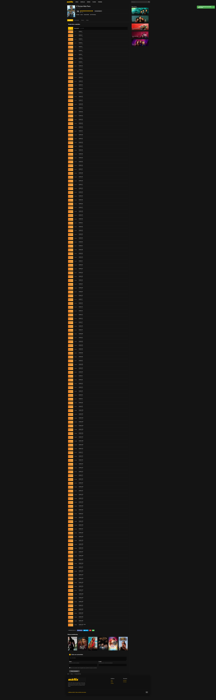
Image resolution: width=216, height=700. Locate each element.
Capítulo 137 (81, 551)
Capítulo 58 (81, 249)
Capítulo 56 (81, 241)
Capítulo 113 (81, 459)
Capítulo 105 (81, 429)
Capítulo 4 (80, 42)
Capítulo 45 (81, 199)
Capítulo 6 (80, 50)
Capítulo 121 (81, 490)
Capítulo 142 (81, 570)
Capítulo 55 (81, 237)
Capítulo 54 (81, 234)
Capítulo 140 (81, 563)
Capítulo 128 (81, 517)
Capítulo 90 (81, 371)
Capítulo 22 (81, 111)
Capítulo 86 (81, 356)
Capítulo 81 (81, 337)
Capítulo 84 (81, 348)
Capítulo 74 (81, 310)
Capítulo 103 (81, 421)
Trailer (87, 20)
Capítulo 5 (80, 46)
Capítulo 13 (81, 77)
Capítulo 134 (81, 540)
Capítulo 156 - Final (82, 624)
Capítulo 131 (81, 528)
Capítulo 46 (81, 203)
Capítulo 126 (81, 509)
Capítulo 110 (81, 448)
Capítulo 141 (81, 567)
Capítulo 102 (81, 417)
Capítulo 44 (81, 195)
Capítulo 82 (81, 341)
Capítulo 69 (81, 291)
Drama (81, 14)
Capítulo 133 (81, 536)
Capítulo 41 (81, 184)
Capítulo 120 (81, 486)
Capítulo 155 (81, 620)
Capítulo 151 (81, 605)
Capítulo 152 (81, 609)
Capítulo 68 (81, 287)
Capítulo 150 (81, 601)
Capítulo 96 (81, 394)
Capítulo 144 (81, 578)
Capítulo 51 (81, 222)
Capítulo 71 (81, 299)
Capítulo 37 (81, 169)
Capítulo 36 (81, 165)
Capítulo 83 (81, 345)
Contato (112, 683)
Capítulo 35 (81, 161)
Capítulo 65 (81, 276)
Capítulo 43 (81, 192)
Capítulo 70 (81, 295)
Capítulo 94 (81, 387)
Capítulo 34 (81, 157)
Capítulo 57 (81, 245)
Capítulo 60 (81, 257)
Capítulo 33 (81, 153)
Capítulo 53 (81, 230)
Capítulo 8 (80, 58)
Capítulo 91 (81, 375)
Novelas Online (86, 14)
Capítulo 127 (81, 513)
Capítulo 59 (81, 253)
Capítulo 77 (81, 322)
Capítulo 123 (81, 498)
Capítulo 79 (81, 329)
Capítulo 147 (81, 590)
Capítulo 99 (81, 406)
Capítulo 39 (81, 176)
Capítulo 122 (81, 494)
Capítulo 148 (81, 593)
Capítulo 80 (81, 333)
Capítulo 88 (81, 364)
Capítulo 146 (81, 586)
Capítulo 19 (81, 100)
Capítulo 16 (81, 88)
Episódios (70, 20)
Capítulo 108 (81, 440)
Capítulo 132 (81, 532)
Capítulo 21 (81, 107)
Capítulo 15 (81, 84)
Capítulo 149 (81, 597)
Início (112, 680)
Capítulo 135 (81, 544)
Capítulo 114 (81, 463)
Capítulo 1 (80, 31)
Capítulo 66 (81, 280)
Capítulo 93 (81, 383)
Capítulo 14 (81, 81)
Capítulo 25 (81, 123)
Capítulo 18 (81, 96)
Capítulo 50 (81, 218)
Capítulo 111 (81, 452)
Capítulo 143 (81, 574)
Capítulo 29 (81, 138)
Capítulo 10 (81, 65)
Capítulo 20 (81, 104)
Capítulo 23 (81, 115)
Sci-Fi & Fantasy (93, 14)
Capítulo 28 (81, 134)
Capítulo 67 (81, 283)
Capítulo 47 (81, 207)
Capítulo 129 (81, 521)
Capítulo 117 (81, 475)
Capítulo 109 (81, 444)
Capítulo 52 (81, 226)
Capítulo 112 (81, 456)
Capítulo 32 (81, 149)
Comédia (77, 14)
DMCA (112, 681)
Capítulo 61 (81, 260)
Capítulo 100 (81, 410)
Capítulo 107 (81, 436)
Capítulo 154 (81, 616)
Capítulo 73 (81, 306)
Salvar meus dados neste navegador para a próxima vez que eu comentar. (83, 667)
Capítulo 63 (81, 268)
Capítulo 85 (81, 352)
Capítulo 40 (81, 180)
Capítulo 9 (80, 61)
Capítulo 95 (81, 391)
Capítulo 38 (81, 172)
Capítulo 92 (81, 379)
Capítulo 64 (81, 272)
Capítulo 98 (81, 402)
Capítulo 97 (81, 398)
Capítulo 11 (81, 69)
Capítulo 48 (81, 211)
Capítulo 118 (81, 479)
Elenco (82, 20)
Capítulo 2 (80, 35)
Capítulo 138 (81, 555)
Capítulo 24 (81, 119)
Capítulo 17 (81, 92)
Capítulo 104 (81, 425)
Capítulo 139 (81, 559)
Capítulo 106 (81, 433)
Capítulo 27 (81, 130)
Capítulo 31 (81, 146)
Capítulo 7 (80, 54)
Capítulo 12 (81, 73)
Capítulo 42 (81, 188)
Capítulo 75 (81, 314)
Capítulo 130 (81, 524)
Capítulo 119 (81, 482)
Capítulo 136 (81, 547)
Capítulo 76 (81, 318)
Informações (76, 20)
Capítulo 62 (81, 264)
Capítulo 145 (81, 582)
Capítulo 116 (81, 471)
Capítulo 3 (80, 38)
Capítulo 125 (81, 505)
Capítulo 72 (81, 303)
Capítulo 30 (81, 142)
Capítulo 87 (81, 360)
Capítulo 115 (81, 467)
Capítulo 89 (81, 368)
